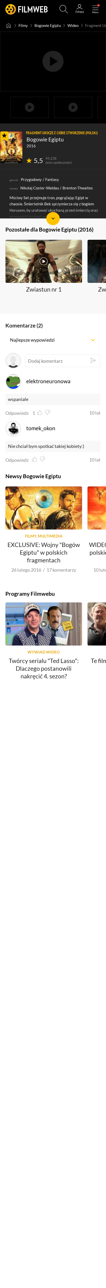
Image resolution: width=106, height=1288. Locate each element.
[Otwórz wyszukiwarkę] (63, 9)
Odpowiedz (17, 413)
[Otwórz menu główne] (95, 9)
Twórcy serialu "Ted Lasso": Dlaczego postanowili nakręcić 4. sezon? (44, 668)
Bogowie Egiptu (47, 25)
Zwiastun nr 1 (43, 289)
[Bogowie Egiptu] (11, 147)
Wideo (72, 25)
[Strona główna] (8, 25)
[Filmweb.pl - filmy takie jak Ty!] (26, 9)
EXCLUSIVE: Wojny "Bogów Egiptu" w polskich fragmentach (43, 552)
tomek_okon (40, 428)
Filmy (23, 25)
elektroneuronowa (48, 381)
